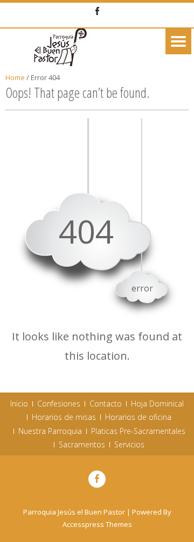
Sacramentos (82, 444)
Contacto (105, 403)
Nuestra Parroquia (50, 431)
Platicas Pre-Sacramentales (138, 431)
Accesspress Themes (97, 524)
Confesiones (58, 403)
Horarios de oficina (138, 417)
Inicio (19, 403)
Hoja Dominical (157, 403)
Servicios (129, 444)
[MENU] (178, 41)
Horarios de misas (64, 417)
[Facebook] (97, 11)
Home (15, 77)
